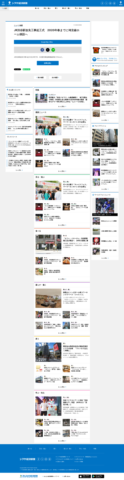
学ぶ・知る (78, 8)
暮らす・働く (66, 8)
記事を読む (47, 63)
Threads (114, 3)
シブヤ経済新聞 (17, 3)
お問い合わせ (79, 459)
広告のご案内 (60, 461)
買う (56, 8)
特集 (87, 8)
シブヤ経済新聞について (63, 456)
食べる (37, 8)
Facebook (102, 3)
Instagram (110, 3)
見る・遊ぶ (47, 8)
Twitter (106, 3)
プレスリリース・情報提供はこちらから (86, 456)
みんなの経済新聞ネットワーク (29, 476)
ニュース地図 (18, 25)
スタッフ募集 (79, 461)
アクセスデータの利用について (65, 459)
